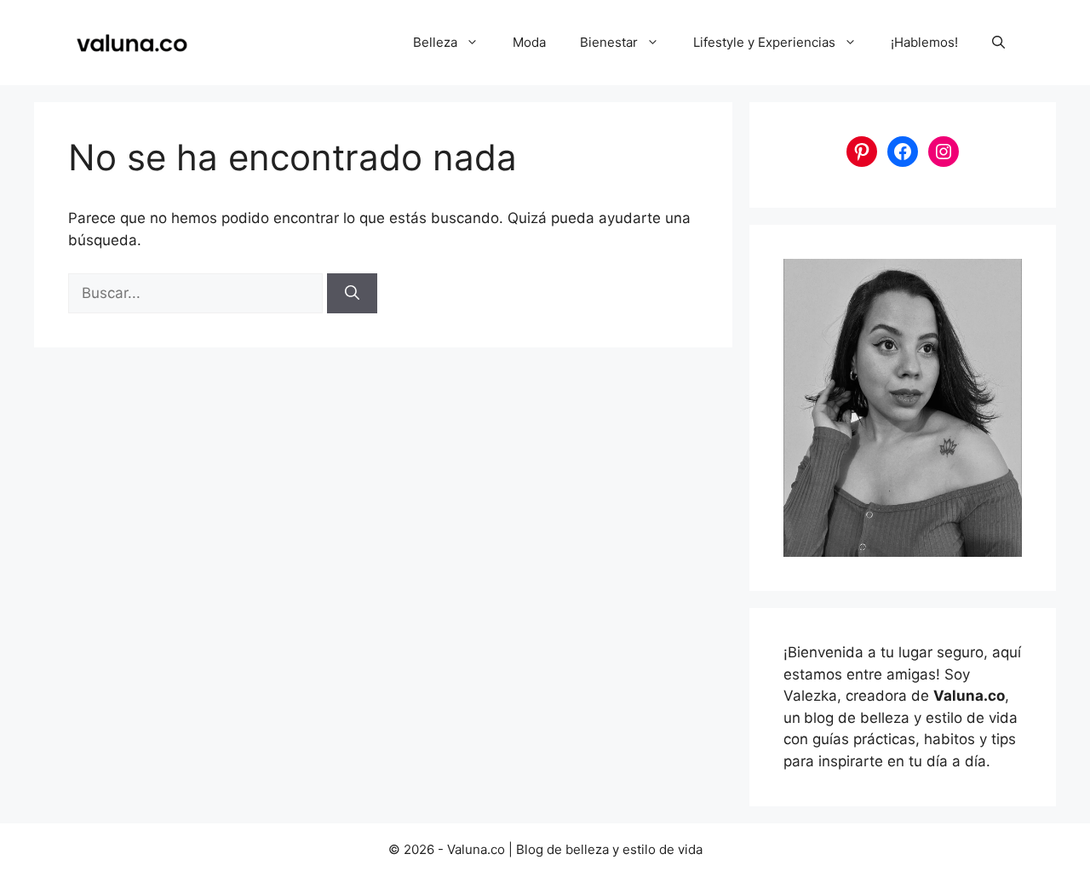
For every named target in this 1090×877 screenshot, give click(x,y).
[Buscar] (352, 293)
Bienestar (609, 42)
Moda (529, 42)
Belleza (435, 42)
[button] (998, 42)
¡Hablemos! (924, 42)
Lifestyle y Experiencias (764, 42)
